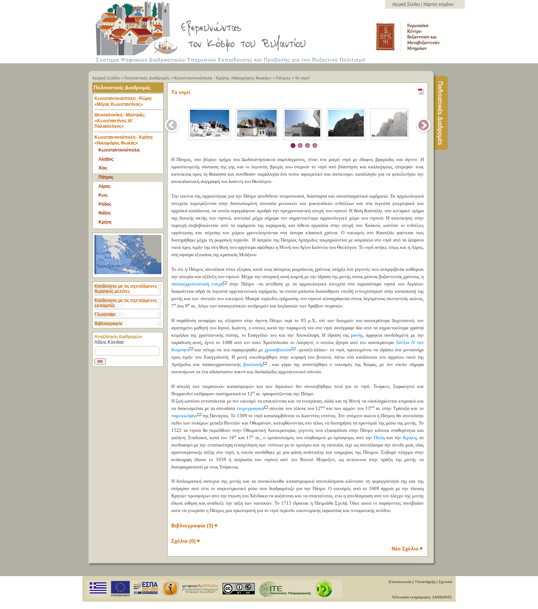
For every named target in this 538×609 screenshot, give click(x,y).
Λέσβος (105, 159)
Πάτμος (283, 78)
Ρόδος (104, 204)
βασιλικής (253, 364)
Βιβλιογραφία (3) (194, 525)
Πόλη (379, 437)
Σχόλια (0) (186, 541)
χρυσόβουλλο (278, 349)
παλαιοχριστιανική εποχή (197, 284)
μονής (357, 335)
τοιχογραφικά (250, 408)
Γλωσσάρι (104, 314)
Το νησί (302, 78)
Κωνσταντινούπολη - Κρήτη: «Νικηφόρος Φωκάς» (223, 78)
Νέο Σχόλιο (408, 549)
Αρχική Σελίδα (406, 4)
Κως (103, 195)
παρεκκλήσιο (184, 415)
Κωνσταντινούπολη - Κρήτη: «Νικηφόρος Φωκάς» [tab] (123, 140)
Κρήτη (104, 222)
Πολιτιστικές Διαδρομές (147, 78)
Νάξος (104, 213)
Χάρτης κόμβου (438, 4)
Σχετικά (445, 582)
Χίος (102, 168)
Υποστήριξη (425, 582)
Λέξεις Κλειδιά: (109, 342)
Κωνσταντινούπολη (118, 150)
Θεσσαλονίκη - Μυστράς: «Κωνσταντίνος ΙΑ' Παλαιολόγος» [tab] (120, 120)
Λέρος (104, 186)
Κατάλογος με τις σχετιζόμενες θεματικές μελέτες (125, 289)
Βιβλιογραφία (108, 323)
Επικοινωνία (400, 582)
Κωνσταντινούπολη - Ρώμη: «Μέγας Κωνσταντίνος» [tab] (123, 101)
